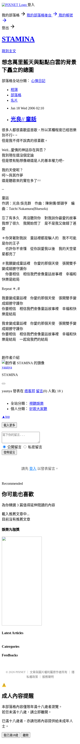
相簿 (14, 90)
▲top (6, 416)
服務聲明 (48, 676)
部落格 (16, 95)
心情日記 (38, 81)
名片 (14, 100)
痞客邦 (29, 391)
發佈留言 (9, 452)
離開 (25, 735)
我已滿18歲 (11, 735)
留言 (39, 391)
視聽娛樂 (36, 403)
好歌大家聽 (38, 409)
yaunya (7, 367)
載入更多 (9, 425)
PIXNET (21, 672)
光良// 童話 (23, 119)
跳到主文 (9, 51)
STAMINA (18, 39)
